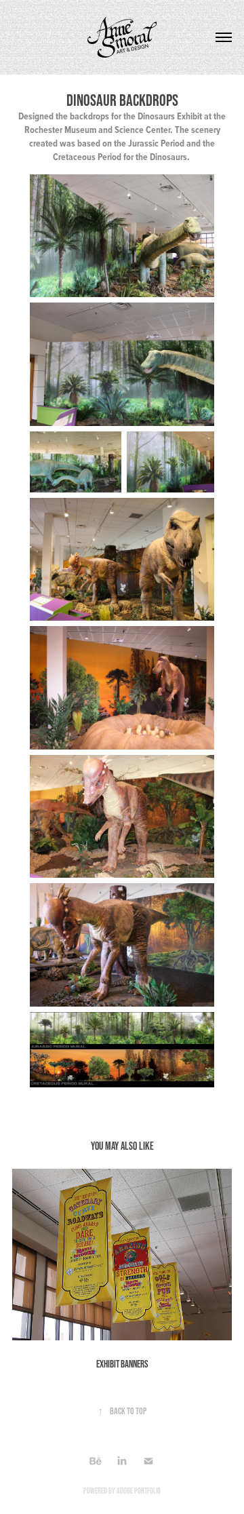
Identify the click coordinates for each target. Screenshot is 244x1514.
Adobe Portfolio (139, 1490)
